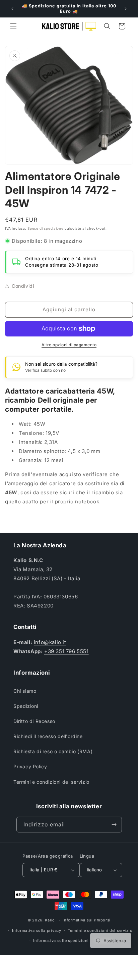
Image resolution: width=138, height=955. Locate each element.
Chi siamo (24, 691)
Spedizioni (25, 706)
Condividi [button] (23, 286)
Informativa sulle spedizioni (61, 940)
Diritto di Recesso (34, 721)
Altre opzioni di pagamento (69, 344)
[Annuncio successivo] (125, 8)
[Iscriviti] (114, 824)
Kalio (50, 920)
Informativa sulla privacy (36, 930)
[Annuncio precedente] (12, 8)
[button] (13, 26)
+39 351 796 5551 (66, 651)
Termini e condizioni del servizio (51, 782)
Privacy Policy (30, 766)
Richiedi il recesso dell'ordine (48, 736)
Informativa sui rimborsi (87, 920)
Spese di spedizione (45, 228)
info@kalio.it (50, 642)
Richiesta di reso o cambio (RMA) (52, 751)
